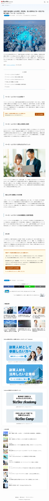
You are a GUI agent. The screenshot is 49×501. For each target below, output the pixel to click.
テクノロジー (7, 15)
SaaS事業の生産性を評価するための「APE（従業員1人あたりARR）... (24, 479)
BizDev (10, 478)
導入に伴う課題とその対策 (12, 82)
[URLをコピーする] (40, 287)
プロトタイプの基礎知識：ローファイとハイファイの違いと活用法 (23, 462)
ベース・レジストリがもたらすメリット (15, 79)
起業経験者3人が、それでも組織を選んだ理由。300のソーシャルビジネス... (25, 445)
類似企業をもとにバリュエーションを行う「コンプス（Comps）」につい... (25, 450)
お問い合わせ (22, 497)
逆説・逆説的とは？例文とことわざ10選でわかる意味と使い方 (23, 439)
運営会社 (17, 497)
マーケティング (11, 454)
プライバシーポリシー (30, 497)
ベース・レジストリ (19, 15)
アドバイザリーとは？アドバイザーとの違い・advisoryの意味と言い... (24, 473)
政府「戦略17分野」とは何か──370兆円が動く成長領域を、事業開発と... (25, 433)
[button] (9, 287)
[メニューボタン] (47, 2)
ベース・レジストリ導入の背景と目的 (14, 77)
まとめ (7, 86)
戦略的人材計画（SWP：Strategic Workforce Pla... (20, 485)
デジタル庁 (13, 15)
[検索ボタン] (44, 2)
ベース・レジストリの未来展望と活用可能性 (16, 84)
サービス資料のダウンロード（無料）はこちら (15, 271)
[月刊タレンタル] (7, 1)
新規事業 (10, 443)
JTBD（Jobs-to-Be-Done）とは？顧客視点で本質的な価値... (22, 456)
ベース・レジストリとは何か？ (13, 74)
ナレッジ (10, 431)
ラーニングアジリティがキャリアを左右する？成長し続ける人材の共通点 (25, 468)
